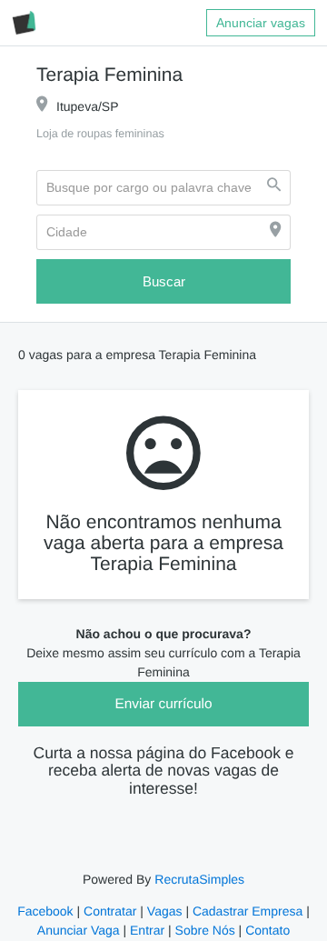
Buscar (163, 282)
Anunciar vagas (261, 22)
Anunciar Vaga (81, 931)
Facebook (47, 912)
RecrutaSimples (198, 880)
